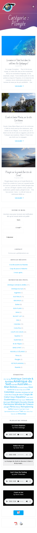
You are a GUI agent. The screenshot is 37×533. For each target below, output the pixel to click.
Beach (30, 384)
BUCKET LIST (17, 316)
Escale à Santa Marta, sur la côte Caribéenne (18, 119)
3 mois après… (18, 272)
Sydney (10, 409)
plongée (6, 407)
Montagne (15, 402)
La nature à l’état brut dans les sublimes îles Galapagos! (18, 62)
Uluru (24, 411)
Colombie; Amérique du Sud (23, 392)
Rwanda (17, 367)
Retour (18, 407)
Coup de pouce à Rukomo (18, 269)
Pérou (17, 355)
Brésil (17, 312)
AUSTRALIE (17, 297)
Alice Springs (7, 379)
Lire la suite (18, 86)
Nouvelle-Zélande (27, 402)
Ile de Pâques (17, 344)
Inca (16, 400)
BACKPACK (17, 300)
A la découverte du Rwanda (18, 265)
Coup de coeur (17, 394)
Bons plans (20, 387)
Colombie (17, 324)
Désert (13, 397)
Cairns (24, 389)
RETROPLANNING (17, 363)
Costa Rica (17, 328)
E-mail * (18, 227)
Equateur (17, 336)
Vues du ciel (14, 414)
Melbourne (29, 400)
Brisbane (25, 387)
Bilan (7, 386)
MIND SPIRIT (17, 348)
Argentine (17, 293)
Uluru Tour (30, 411)
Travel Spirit (22, 409)
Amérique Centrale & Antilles (17, 285)
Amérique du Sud (17, 289)
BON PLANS (17, 308)
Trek (21, 411)
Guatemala (17, 340)
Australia (14, 384)
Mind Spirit (6, 402)
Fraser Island (29, 397)
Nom (18, 220)
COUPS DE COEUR (17, 332)
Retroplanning (27, 406)
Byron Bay (19, 389)
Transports (16, 409)
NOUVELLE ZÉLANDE (17, 352)
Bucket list (10, 390)
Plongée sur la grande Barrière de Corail (18, 174)
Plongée (17, 359)
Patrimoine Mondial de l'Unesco (18, 404)
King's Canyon (21, 400)
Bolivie (17, 304)
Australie (22, 384)
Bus (16, 389)
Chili (17, 320)
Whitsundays (22, 414)
